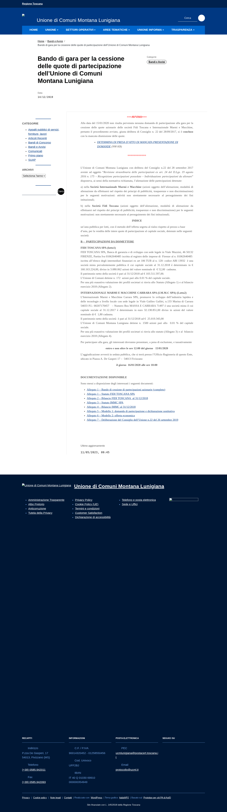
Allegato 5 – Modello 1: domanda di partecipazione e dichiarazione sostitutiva (131, 411)
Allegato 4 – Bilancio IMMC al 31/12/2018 (111, 406)
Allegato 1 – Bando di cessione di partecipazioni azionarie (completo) (126, 389)
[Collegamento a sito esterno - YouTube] (172, 17)
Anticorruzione (37, 508)
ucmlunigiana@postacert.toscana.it (137, 755)
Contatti (68, 797)
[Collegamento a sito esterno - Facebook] (166, 17)
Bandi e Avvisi (55, 41)
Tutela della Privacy (40, 512)
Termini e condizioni (87, 508)
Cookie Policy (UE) (86, 504)
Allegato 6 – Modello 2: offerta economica (111, 415)
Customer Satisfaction (88, 512)
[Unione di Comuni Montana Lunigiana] (28, 19)
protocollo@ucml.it (127, 769)
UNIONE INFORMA (149, 29)
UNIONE (50, 29)
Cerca (61, 191)
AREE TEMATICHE (115, 29)
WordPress (96, 797)
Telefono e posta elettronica (139, 500)
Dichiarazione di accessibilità (93, 517)
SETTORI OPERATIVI (79, 29)
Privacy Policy (83, 500)
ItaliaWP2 (124, 797)
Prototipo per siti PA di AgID (157, 797)
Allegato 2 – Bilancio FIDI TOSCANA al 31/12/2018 (117, 398)
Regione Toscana (32, 3)
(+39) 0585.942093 (34, 782)
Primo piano (35, 155)
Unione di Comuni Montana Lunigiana (119, 486)
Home (41, 41)
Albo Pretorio (36, 504)
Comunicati (35, 151)
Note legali (55, 797)
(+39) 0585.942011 (34, 769)
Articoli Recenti (37, 138)
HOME (33, 29)
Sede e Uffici (130, 504)
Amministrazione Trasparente (46, 500)
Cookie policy (40, 797)
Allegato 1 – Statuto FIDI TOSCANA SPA (111, 393)
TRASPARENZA (181, 29)
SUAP (32, 159)
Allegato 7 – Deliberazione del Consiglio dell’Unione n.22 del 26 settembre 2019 (132, 419)
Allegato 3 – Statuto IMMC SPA (105, 402)
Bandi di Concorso (39, 142)
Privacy (26, 797)
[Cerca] (201, 18)
